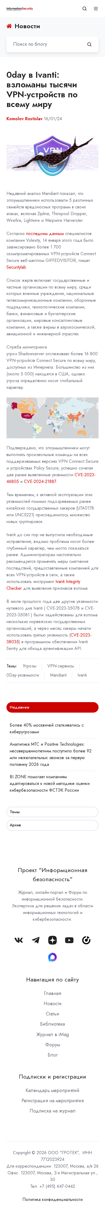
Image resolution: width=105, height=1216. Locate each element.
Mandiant (58, 675)
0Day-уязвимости (22, 675)
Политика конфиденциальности (52, 1199)
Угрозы (29, 666)
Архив (15, 825)
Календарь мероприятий (52, 1090)
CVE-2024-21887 (40, 481)
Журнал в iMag (52, 1034)
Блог (53, 1054)
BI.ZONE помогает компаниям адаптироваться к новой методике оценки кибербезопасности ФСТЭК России (50, 783)
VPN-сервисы (60, 666)
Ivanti (82, 675)
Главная (52, 993)
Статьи (52, 1013)
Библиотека (52, 1024)
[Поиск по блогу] (89, 44)
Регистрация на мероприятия (53, 1100)
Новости (53, 1003)
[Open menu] (96, 8)
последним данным (45, 233)
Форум (52, 1044)
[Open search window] (84, 8)
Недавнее (19, 707)
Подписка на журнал (53, 1110)
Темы (15, 812)
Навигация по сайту (52, 979)
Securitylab (16, 267)
